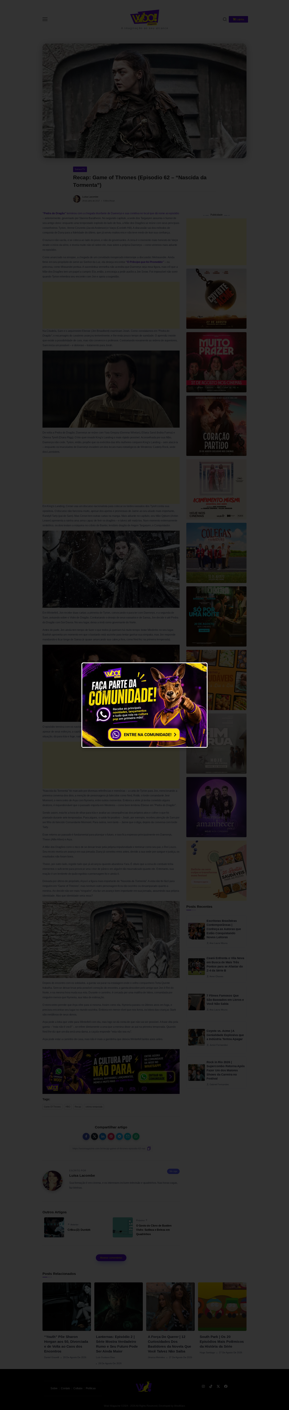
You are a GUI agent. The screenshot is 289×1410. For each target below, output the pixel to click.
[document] (144, 705)
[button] (282, 4)
